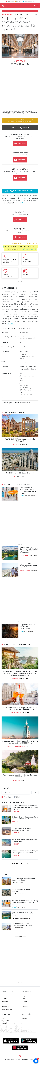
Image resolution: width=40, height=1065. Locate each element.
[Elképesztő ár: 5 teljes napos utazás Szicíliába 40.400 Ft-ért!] (6, 823)
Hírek (22, 496)
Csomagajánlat (29, 1)
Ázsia (23, 998)
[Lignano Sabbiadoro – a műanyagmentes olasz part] (10, 576)
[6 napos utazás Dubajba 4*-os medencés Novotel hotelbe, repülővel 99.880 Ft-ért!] (20, 738)
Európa (24, 996)
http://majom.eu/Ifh (28, 249)
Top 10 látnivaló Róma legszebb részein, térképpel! (20, 440)
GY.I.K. (3, 1018)
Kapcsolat (24, 1018)
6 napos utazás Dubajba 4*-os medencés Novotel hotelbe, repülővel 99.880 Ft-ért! (20, 742)
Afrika (23, 1004)
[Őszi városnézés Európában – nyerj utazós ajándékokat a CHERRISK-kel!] (10, 500)
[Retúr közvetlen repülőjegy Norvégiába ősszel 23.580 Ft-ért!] (20, 772)
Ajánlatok (11, 1)
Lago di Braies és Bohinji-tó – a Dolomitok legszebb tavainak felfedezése (29, 550)
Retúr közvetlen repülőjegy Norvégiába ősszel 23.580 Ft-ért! (20, 776)
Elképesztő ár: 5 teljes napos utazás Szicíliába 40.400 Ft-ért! (25, 818)
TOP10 (14, 444)
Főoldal (4, 996)
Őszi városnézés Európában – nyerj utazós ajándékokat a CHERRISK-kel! (28, 490)
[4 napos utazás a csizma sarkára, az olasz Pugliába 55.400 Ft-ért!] (6, 857)
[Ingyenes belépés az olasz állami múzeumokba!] (10, 637)
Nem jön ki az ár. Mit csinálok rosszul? (24, 243)
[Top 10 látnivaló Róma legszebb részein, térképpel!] (20, 436)
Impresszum (5, 1004)
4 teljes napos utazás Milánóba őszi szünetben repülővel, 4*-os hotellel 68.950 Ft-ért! (20, 708)
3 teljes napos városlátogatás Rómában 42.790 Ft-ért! (22, 829)
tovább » (11, 324)
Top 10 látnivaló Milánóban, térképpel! (20, 473)
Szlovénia (24, 555)
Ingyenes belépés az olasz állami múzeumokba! (27, 626)
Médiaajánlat (5, 1006)
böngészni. (28, 121)
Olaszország (25, 570)
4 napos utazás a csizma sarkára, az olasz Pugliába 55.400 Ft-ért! (25, 852)
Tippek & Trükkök (7, 1021)
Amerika (24, 1001)
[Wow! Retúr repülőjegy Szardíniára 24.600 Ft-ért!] (6, 846)
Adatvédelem (5, 1001)
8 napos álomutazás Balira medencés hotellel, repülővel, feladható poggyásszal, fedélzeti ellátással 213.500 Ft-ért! (20, 673)
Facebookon (20, 114)
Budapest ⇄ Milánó (20, 135)
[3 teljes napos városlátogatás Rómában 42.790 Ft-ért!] (6, 834)
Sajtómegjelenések (7, 1009)
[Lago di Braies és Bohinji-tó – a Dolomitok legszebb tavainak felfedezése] (10, 560)
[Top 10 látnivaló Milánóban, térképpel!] (20, 470)
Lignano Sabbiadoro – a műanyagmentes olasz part (28, 565)
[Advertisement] (20, 88)
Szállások (19, 1)
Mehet (35, 792)
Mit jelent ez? (20, 203)
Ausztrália (25, 1006)
